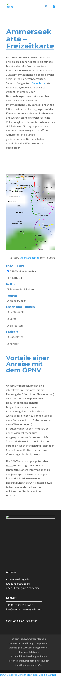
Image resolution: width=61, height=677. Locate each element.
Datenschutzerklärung (21, 643)
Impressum (42, 643)
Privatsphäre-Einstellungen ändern (29, 656)
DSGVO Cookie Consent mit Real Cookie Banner (28, 674)
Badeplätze (38, 83)
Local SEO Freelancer (24, 620)
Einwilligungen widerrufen (28, 665)
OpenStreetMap (29, 257)
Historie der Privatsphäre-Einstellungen (28, 660)
